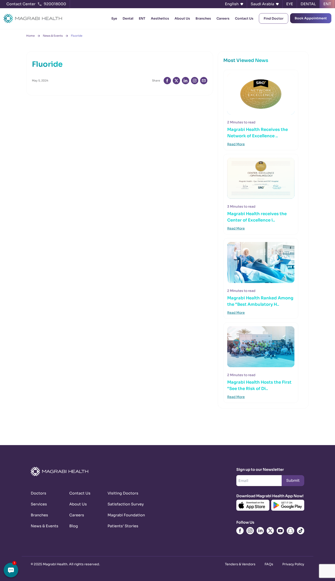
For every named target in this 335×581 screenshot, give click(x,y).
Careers (222, 18)
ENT (142, 18)
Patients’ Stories (121, 526)
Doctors (38, 493)
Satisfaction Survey (121, 504)
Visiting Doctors (121, 493)
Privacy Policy (293, 564)
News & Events (53, 35)
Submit (293, 480)
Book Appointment (311, 18)
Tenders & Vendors (240, 564)
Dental (128, 18)
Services (39, 504)
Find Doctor (273, 18)
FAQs (269, 564)
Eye (114, 18)
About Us (182, 18)
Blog (73, 526)
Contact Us (244, 18)
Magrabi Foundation (121, 515)
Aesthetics (160, 18)
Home (30, 35)
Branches (203, 18)
